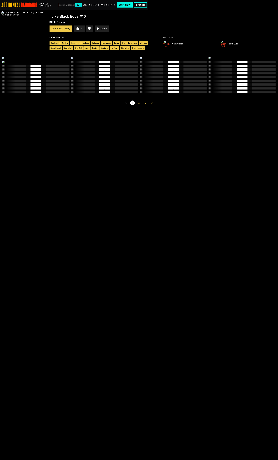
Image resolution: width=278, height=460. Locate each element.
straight (104, 48)
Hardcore (75, 43)
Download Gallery (61, 29)
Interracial (106, 43)
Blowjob (143, 43)
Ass (87, 48)
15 (82, 29)
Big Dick (78, 48)
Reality (95, 48)
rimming (125, 48)
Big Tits (65, 43)
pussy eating (137, 48)
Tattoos (95, 43)
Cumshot (68, 48)
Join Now (125, 5)
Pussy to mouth (129, 43)
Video (104, 29)
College (86, 43)
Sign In (140, 5)
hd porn (114, 48)
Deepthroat (56, 48)
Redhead (54, 43)
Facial (116, 43)
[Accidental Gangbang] (19, 5)
